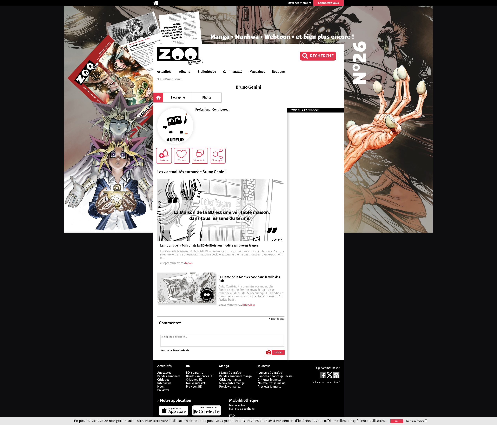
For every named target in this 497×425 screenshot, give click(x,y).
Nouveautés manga (232, 383)
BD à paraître (194, 372)
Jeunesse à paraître (270, 372)
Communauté (232, 72)
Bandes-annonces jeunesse (275, 376)
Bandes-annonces (168, 376)
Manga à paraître (230, 372)
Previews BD (194, 386)
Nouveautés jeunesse (271, 383)
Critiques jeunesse (270, 379)
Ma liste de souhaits (242, 408)
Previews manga (230, 386)
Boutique (278, 72)
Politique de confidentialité (326, 382)
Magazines (257, 72)
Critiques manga (230, 379)
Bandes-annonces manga (235, 376)
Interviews (164, 383)
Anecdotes (164, 372)
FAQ (232, 415)
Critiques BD (194, 379)
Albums (184, 72)
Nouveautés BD (196, 383)
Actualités (164, 72)
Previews (163, 390)
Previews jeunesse (269, 386)
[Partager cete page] (218, 156)
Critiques (163, 379)
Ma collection (237, 405)
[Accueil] (157, 3)
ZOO (159, 79)
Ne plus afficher (415, 421)
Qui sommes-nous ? (328, 368)
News (161, 386)
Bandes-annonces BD (199, 376)
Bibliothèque (207, 72)
